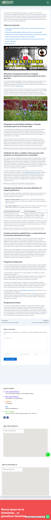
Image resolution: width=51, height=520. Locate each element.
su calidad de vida (19, 86)
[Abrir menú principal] (47, 2)
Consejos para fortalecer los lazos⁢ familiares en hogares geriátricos (20, 36)
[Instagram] (7, 417)
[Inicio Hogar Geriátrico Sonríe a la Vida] (8, 3)
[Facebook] (4, 417)
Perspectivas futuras (9, 43)
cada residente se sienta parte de (27, 290)
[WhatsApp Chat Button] (48, 517)
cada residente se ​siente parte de (32, 172)
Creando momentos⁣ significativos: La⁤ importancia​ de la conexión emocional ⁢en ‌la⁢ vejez (24, 39)
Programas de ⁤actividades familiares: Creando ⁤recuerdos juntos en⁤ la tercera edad (23, 32)
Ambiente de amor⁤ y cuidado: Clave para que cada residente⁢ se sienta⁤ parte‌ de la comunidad (26, 34)
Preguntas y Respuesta (10, 41)
